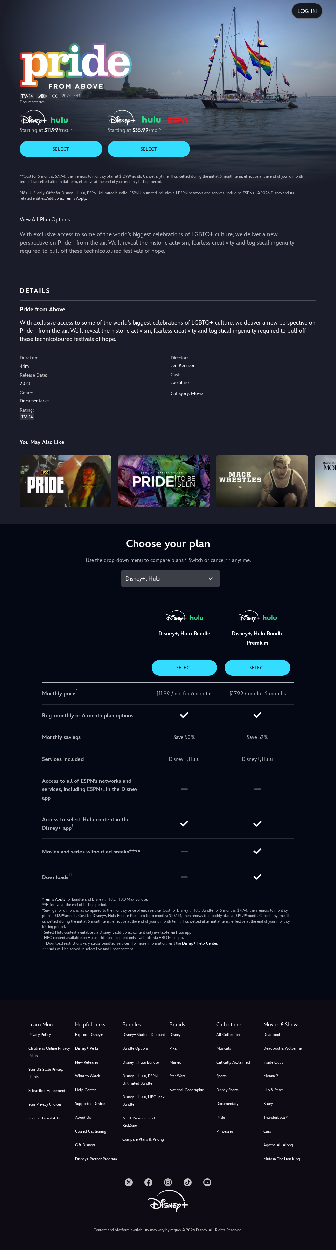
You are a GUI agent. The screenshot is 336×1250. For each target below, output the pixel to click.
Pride (220, 1117)
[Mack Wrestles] (262, 481)
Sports (221, 1076)
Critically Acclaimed (233, 1062)
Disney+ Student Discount (143, 1034)
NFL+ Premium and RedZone (138, 1122)
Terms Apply (54, 899)
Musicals (223, 1048)
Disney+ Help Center (199, 943)
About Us (83, 1117)
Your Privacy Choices (45, 1104)
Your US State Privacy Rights (45, 1073)
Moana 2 (270, 1076)
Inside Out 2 (273, 1062)
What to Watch (87, 1076)
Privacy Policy (39, 1034)
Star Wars (177, 1076)
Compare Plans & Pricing (143, 1139)
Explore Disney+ (89, 1034)
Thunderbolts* (275, 1117)
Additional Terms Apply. (66, 198)
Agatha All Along (278, 1145)
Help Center (85, 1090)
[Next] (324, 480)
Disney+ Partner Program (96, 1159)
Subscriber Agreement (46, 1090)
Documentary (227, 1103)
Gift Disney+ (85, 1145)
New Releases (86, 1062)
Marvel (175, 1062)
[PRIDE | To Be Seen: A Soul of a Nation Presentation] (164, 481)
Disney (174, 1034)
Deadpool (271, 1034)
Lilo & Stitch (273, 1090)
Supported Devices (90, 1103)
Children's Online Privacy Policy (49, 1052)
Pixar (173, 1048)
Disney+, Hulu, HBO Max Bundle (143, 1101)
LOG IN (307, 11)
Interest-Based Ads (44, 1118)
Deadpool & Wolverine (282, 1048)
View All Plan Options (45, 219)
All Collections (228, 1034)
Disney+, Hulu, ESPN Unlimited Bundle (140, 1080)
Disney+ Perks (87, 1048)
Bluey (268, 1103)
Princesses (224, 1131)
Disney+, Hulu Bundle (140, 1062)
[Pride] (66, 481)
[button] (97, 1025)
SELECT (61, 149)
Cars (267, 1131)
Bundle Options (135, 1048)
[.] (129, 1182)
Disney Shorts (227, 1090)
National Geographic (186, 1090)
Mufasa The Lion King (281, 1159)
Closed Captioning (90, 1131)
